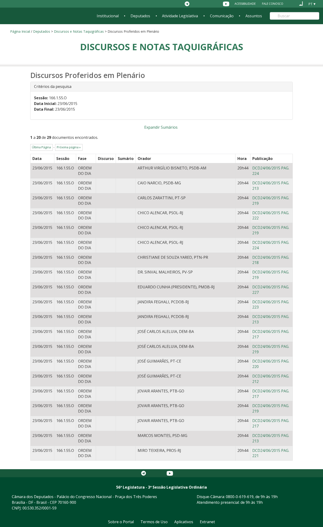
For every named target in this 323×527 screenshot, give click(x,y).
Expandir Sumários (161, 127)
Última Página (41, 147)
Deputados (140, 15)
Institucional (108, 15)
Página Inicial (20, 31)
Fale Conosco (272, 4)
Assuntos (253, 15)
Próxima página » (69, 147)
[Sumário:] (125, 167)
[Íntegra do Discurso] (106, 167)
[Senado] (301, 3)
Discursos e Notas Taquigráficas (79, 31)
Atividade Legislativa (180, 15)
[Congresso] (292, 3)
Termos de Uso (154, 521)
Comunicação (222, 15)
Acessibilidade (245, 4)
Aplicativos (183, 521)
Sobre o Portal (121, 521)
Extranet (207, 521)
